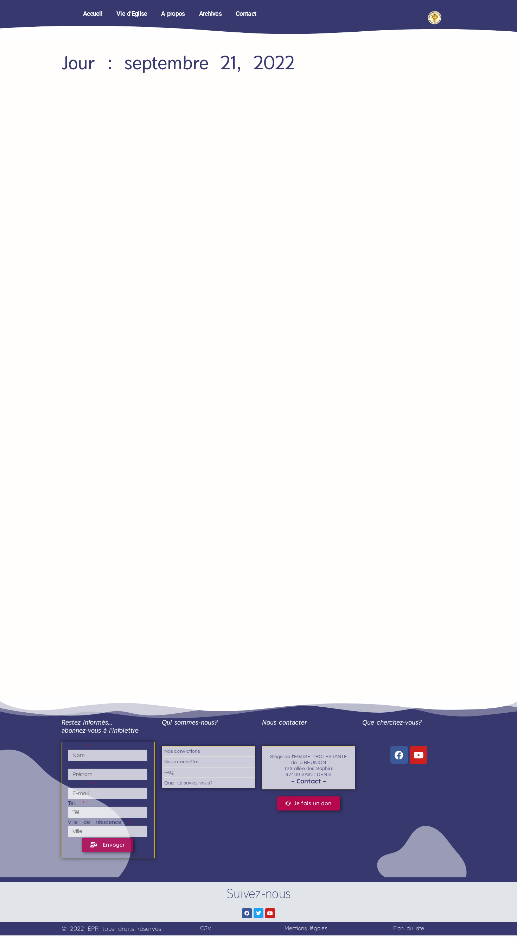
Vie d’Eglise (131, 13)
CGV (205, 928)
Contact (246, 13)
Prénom (78, 765)
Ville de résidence (97, 822)
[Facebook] (399, 755)
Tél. (74, 803)
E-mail (79, 784)
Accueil (92, 13)
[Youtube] (418, 755)
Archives (210, 13)
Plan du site (408, 928)
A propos (173, 13)
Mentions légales (306, 928)
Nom (77, 746)
